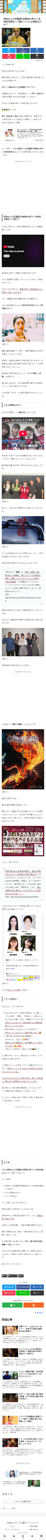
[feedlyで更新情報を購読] (12, 1305)
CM (5, 1276)
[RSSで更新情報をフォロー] (33, 1305)
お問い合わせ (33, 1529)
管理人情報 (34, 1526)
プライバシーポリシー (12, 1529)
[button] (41, 720)
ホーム (12, 1526)
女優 (21, 1276)
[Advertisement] (23, 186)
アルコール (13, 1276)
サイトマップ (23, 1533)
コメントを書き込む (23, 1501)
